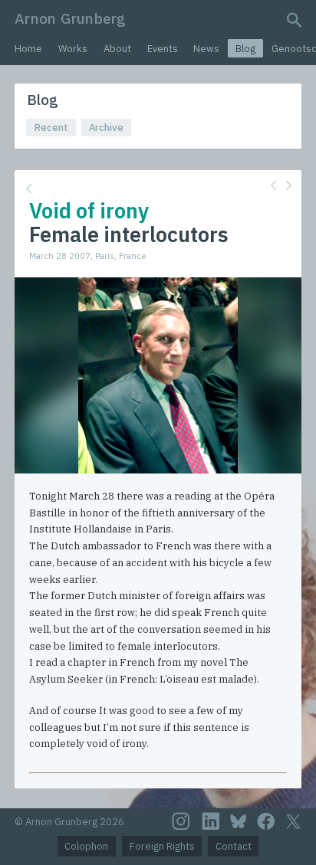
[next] (288, 185)
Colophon (86, 846)
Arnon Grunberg (70, 18)
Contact (234, 846)
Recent (51, 127)
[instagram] (181, 821)
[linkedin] (211, 821)
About (117, 48)
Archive (106, 127)
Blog (245, 48)
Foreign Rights (162, 846)
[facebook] (266, 821)
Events (162, 48)
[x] (293, 822)
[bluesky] (238, 821)
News (206, 48)
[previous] (273, 185)
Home (28, 48)
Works (72, 48)
